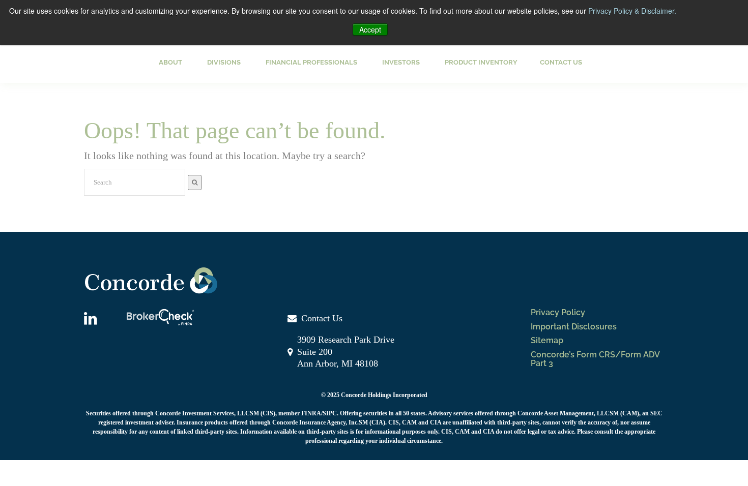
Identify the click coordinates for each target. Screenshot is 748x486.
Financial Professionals (311, 62)
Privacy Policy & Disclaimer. (632, 11)
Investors (401, 62)
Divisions (224, 62)
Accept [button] (370, 29)
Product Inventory (481, 62)
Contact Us (561, 62)
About (170, 62)
